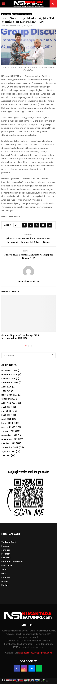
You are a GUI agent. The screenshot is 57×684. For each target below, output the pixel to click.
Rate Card (6, 565)
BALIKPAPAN (6, 14)
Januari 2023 (8, 431)
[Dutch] (7, 680)
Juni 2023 (6, 411)
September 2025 (9, 382)
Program (5, 553)
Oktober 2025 (8, 378)
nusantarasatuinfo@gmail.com (35, 652)
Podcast (5, 577)
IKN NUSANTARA (25, 14)
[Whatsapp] (39, 668)
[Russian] (36, 680)
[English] (11, 680)
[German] (22, 680)
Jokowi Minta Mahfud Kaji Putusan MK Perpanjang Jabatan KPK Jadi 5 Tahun (28, 240)
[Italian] (29, 680)
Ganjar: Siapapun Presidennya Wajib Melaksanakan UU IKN (20, 337)
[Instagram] (24, 668)
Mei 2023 (5, 415)
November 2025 (9, 374)
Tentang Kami (8, 542)
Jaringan (5, 550)
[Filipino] (14, 680)
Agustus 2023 (8, 402)
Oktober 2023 (8, 398)
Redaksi (5, 546)
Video (4, 569)
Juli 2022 (5, 455)
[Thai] (45, 680)
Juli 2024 (5, 390)
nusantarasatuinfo (12, 26)
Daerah (15, 14)
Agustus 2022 (8, 451)
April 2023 (6, 419)
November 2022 (9, 439)
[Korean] (32, 680)
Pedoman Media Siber (12, 561)
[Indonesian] (25, 680)
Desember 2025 (9, 370)
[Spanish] (40, 680)
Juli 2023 (5, 407)
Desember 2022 (9, 435)
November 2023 (9, 394)
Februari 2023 (8, 427)
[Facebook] (17, 668)
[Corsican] (4, 680)
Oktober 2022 (8, 443)
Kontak (5, 585)
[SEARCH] (53, 355)
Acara (4, 581)
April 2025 (6, 386)
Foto (3, 573)
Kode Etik (6, 557)
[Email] (31, 668)
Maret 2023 (7, 423)
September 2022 (9, 447)
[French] (18, 680)
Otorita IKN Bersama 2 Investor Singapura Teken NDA (28, 256)
